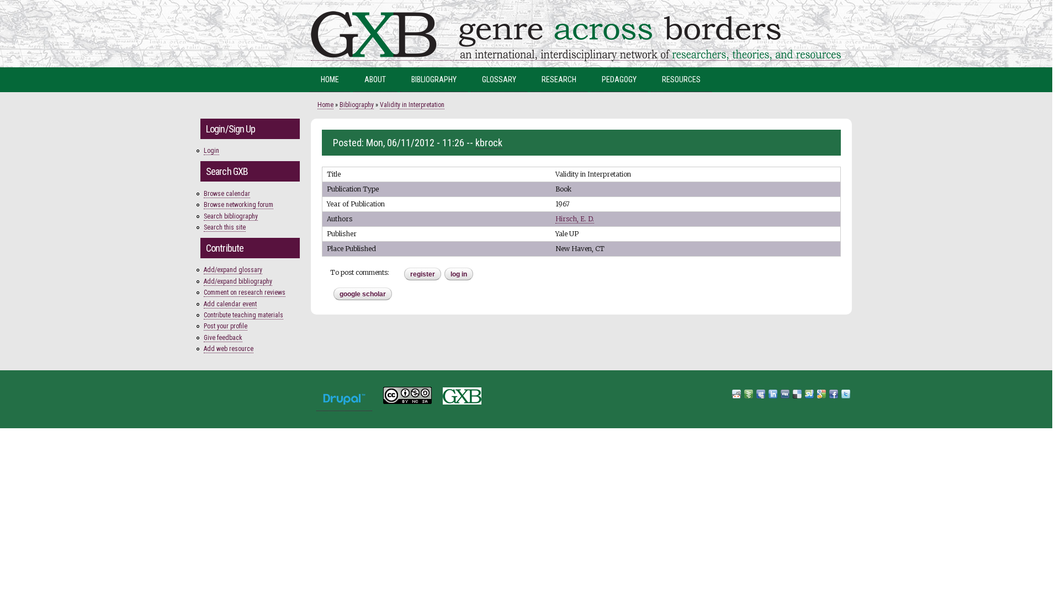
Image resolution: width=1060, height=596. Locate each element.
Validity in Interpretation (412, 105)
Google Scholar (363, 294)
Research (559, 79)
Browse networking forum (238, 205)
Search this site (225, 227)
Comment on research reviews (244, 292)
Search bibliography (231, 216)
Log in (459, 274)
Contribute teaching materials (243, 315)
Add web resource (228, 349)
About (375, 79)
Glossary (499, 79)
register (422, 274)
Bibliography (434, 79)
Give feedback (223, 338)
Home (330, 79)
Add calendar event (230, 304)
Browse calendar (227, 194)
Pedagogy (619, 79)
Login (211, 151)
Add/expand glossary (233, 270)
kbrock (488, 142)
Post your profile (225, 326)
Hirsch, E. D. (574, 219)
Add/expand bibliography (238, 281)
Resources (681, 79)
